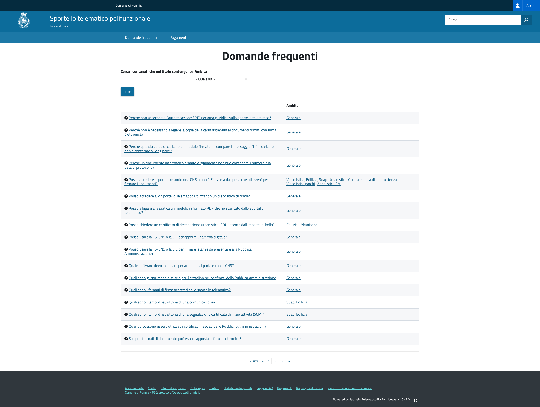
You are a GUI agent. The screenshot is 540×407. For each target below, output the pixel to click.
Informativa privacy (173, 388)
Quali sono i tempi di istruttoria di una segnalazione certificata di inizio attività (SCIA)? (196, 314)
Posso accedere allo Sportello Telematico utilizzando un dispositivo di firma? (189, 196)
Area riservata (134, 388)
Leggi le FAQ (265, 388)
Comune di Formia (129, 5)
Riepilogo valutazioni (309, 388)
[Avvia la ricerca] (526, 20)
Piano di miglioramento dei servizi (350, 388)
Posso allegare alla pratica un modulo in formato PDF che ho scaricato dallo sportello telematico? (194, 210)
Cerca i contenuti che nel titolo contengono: (157, 71)
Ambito (201, 71)
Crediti (152, 388)
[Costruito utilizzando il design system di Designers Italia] (415, 400)
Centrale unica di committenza (372, 179)
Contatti (214, 388)
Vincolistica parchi (300, 184)
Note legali (197, 388)
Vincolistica (295, 179)
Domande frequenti (141, 37)
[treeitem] (526, 5)
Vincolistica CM (329, 184)
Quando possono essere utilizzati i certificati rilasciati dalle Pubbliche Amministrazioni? (197, 326)
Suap (323, 179)
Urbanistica (338, 179)
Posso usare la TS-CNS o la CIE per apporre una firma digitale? (178, 237)
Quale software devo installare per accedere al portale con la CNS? (181, 265)
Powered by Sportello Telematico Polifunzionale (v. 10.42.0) (371, 399)
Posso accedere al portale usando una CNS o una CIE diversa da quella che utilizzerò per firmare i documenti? (196, 182)
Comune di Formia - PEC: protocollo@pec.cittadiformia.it (162, 392)
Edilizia (311, 179)
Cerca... (454, 20)
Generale (293, 118)
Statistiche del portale (238, 388)
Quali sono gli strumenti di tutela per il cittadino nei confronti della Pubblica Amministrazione (202, 278)
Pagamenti (178, 37)
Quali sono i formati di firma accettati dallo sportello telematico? (180, 290)
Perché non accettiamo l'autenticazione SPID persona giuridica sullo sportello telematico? (200, 118)
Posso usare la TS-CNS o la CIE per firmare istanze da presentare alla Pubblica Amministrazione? (188, 251)
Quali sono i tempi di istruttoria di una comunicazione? (172, 302)
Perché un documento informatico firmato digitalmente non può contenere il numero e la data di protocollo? (197, 165)
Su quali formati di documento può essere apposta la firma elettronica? (185, 338)
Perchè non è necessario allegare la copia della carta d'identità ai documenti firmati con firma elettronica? (200, 132)
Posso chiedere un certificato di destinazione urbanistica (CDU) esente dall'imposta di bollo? (202, 225)
